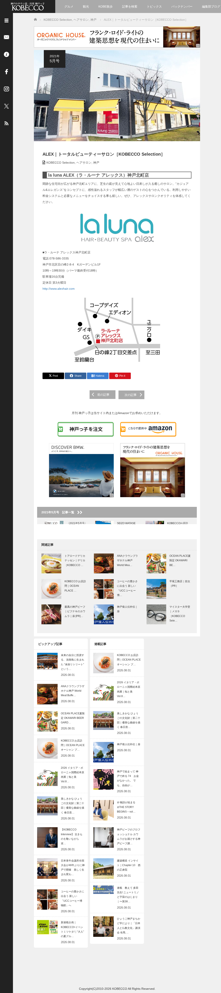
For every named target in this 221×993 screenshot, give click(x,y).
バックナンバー (182, 6)
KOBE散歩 (105, 6)
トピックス (154, 6)
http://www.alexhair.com (59, 288)
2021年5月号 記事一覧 (59, 512)
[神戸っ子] (27, 6)
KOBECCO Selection (60, 162)
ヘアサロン (84, 162)
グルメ (68, 6)
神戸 (96, 162)
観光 (86, 6)
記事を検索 (129, 6)
